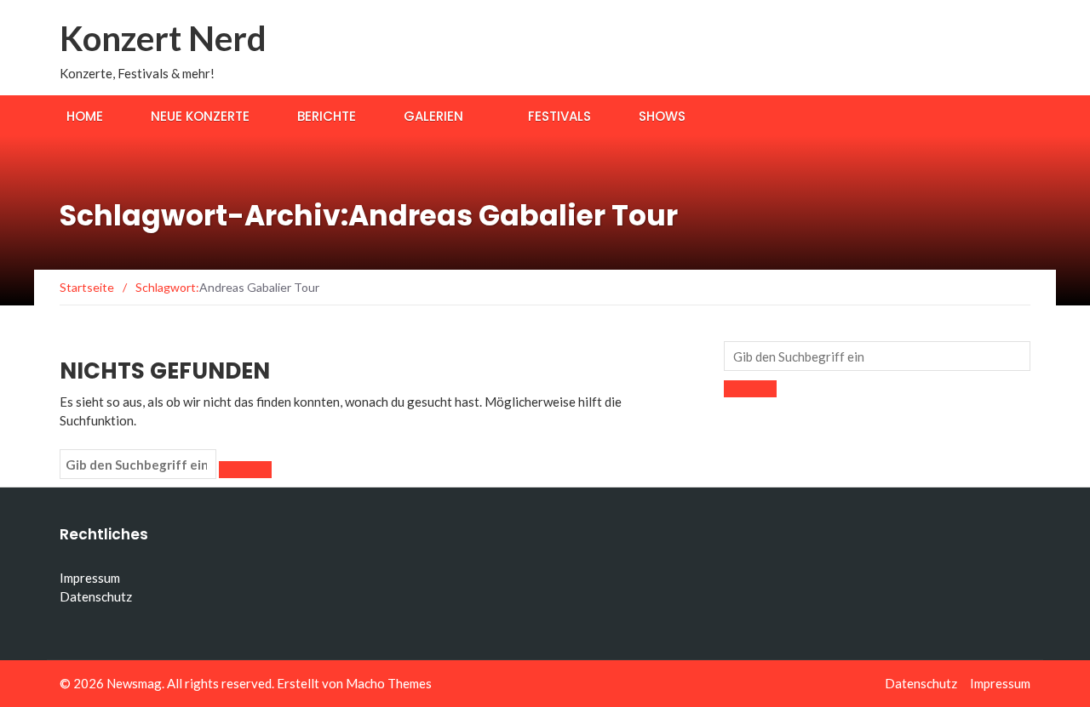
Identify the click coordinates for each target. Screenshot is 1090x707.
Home (84, 116)
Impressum (90, 577)
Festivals (559, 116)
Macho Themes (389, 683)
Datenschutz (96, 596)
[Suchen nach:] (138, 464)
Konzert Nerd (163, 38)
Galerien (433, 116)
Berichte (326, 116)
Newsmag (134, 683)
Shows (662, 116)
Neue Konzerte (200, 116)
